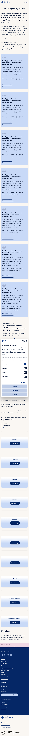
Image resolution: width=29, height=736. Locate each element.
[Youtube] (11, 655)
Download (13, 443)
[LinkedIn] (8, 655)
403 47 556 (3, 708)
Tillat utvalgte (14, 390)
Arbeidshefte (14, 439)
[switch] (25, 368)
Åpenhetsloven (4, 722)
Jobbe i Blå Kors (5, 670)
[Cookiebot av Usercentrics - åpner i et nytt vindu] (21, 341)
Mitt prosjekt (14, 499)
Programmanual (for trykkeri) (14, 618)
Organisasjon (4, 665)
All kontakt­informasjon (9, 695)
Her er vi (3, 659)
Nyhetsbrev (3, 674)
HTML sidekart (4, 679)
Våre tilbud (3, 661)
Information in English (6, 727)
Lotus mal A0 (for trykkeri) (14, 578)
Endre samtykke (7, 85)
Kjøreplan (14, 479)
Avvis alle (14, 394)
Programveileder (14, 459)
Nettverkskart (14, 538)
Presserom (3, 672)
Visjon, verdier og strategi (7, 667)
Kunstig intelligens (5, 676)
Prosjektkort (14, 519)
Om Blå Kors (4, 663)
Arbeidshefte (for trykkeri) (14, 598)
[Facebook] (2, 655)
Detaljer (23, 382)
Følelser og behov (14, 558)
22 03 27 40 (4, 686)
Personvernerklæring (8, 86)
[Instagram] (5, 655)
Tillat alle (14, 386)
